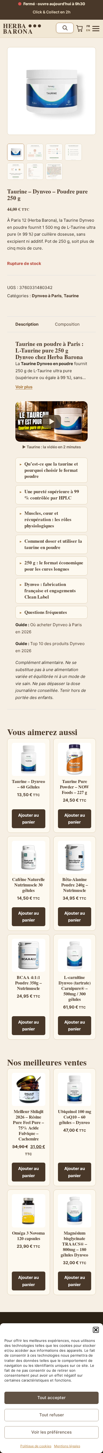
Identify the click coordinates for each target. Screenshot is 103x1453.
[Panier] (79, 28)
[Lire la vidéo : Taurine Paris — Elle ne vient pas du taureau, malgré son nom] (51, 421)
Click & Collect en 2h (52, 12)
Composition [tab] (67, 324)
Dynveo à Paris (47, 295)
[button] (96, 1330)
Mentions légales (67, 1446)
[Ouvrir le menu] (95, 28)
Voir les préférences (51, 1432)
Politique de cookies (35, 1446)
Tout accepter (51, 1397)
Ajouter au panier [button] (28, 819)
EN (88, 30)
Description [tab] (26, 324)
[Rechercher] (65, 28)
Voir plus (23, 386)
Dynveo (24, 357)
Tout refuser (51, 1414)
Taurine (71, 295)
